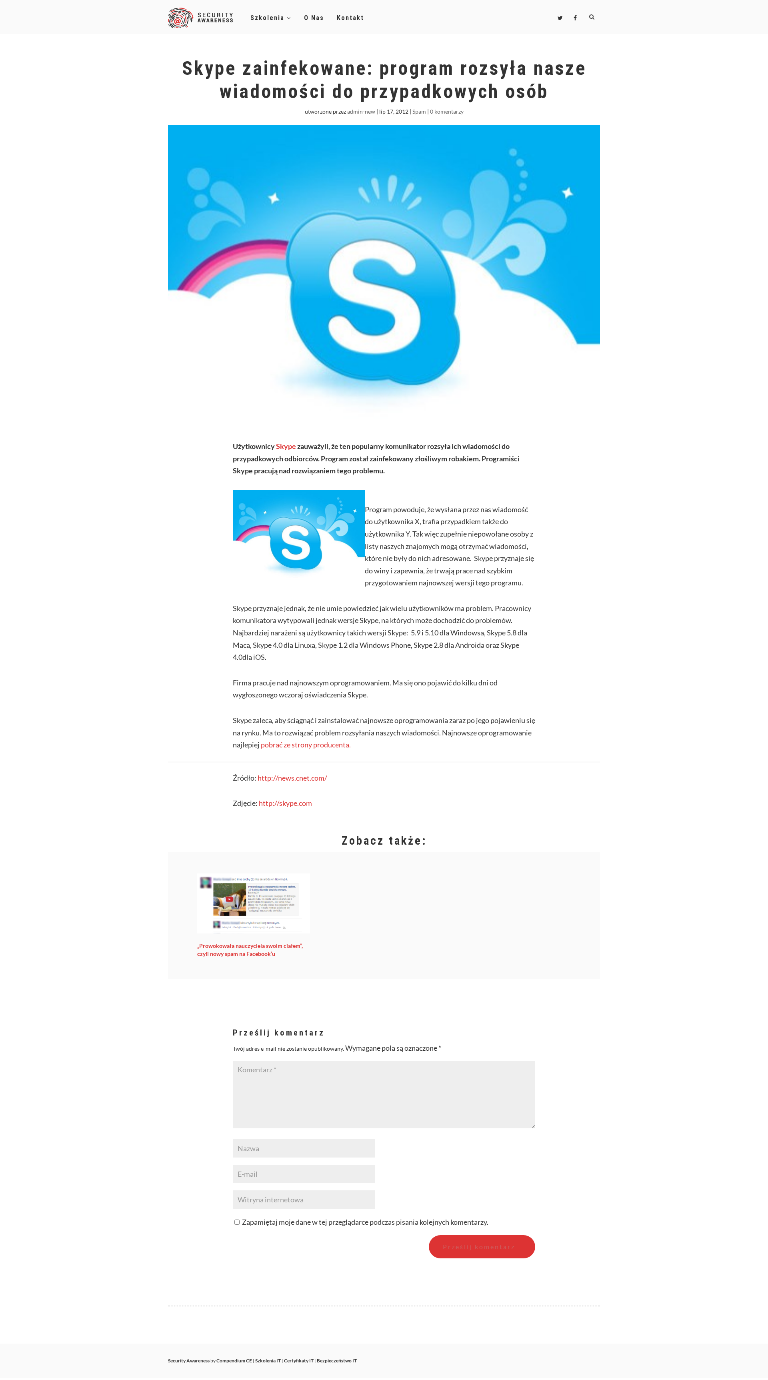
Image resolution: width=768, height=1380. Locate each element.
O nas (314, 18)
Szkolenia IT (268, 1361)
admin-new (361, 111)
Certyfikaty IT (299, 1361)
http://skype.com (285, 803)
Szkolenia (268, 18)
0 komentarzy (447, 111)
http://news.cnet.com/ (292, 777)
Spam (419, 111)
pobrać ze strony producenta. (306, 744)
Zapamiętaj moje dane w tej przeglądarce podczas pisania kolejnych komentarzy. (365, 1222)
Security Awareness (189, 1361)
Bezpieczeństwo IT (337, 1361)
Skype (286, 446)
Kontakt (350, 18)
